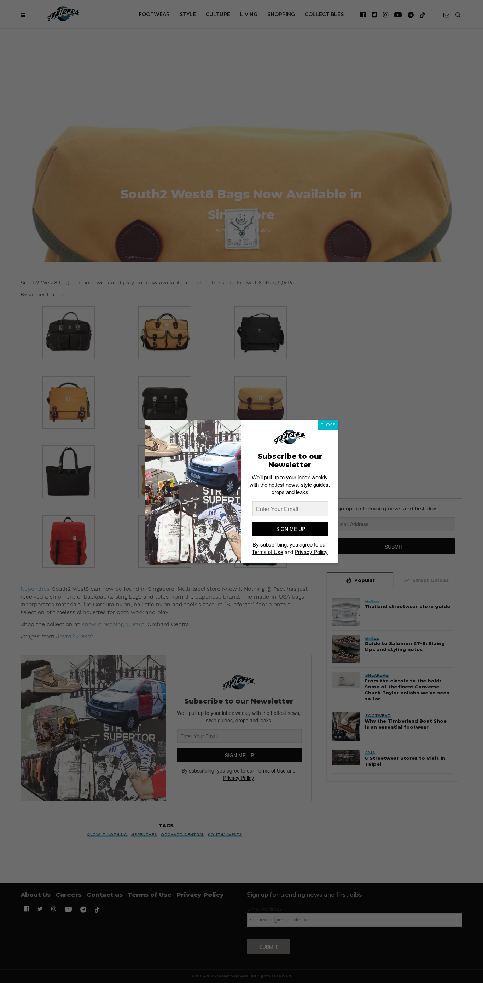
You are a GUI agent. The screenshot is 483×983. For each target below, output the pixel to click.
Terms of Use (267, 551)
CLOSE (327, 424)
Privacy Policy (311, 551)
